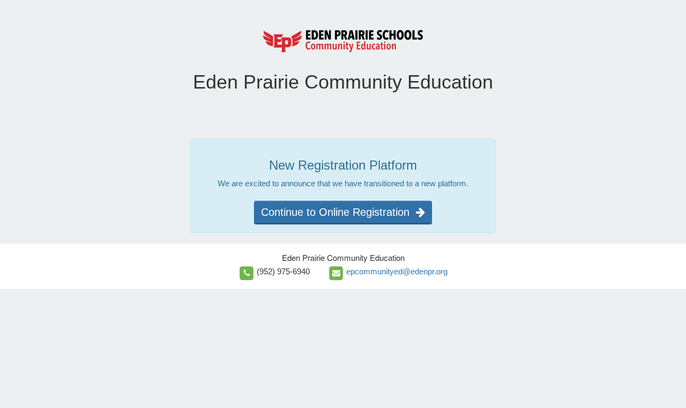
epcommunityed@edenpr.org (397, 271)
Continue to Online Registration (338, 212)
